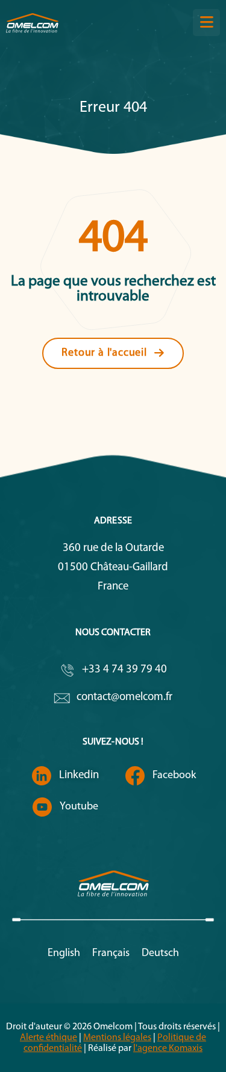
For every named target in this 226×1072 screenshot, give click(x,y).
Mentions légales (117, 1038)
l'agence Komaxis (167, 1048)
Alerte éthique (48, 1038)
